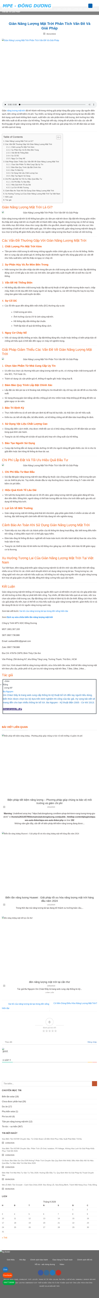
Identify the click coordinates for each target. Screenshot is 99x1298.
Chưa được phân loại (12, 1101)
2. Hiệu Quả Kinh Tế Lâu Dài (20, 185)
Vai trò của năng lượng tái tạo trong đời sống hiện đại (43, 611)
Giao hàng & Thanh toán (62, 1260)
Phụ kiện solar (8, 1111)
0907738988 (9, 1282)
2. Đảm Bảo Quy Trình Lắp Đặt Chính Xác (25, 167)
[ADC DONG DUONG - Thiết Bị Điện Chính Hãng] (27, 5)
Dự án (5, 1106)
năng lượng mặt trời (16, 110)
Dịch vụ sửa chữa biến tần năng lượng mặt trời (30, 617)
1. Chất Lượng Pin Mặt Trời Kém (21, 147)
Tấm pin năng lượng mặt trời (15, 1121)
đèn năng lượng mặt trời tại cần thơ (49, 982)
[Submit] (94, 1083)
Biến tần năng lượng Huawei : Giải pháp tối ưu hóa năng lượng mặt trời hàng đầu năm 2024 (49, 899)
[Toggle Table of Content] (57, 137)
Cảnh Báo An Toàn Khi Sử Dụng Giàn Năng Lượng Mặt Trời (29, 191)
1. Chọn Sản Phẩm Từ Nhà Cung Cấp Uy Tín (26, 164)
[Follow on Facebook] (40, 1272)
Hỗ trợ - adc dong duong (45, 1264)
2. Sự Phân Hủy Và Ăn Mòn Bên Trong (24, 150)
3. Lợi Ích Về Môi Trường (19, 188)
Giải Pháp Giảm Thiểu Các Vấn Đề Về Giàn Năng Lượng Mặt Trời (32, 162)
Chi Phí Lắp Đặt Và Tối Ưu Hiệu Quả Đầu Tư (23, 179)
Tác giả (8, 200)
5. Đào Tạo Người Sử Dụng (19, 176)
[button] (55, 6)
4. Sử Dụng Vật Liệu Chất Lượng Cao (23, 173)
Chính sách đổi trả (84, 1260)
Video (62, 1264)
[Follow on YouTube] (58, 1272)
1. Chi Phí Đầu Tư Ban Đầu (19, 182)
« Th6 (4, 1238)
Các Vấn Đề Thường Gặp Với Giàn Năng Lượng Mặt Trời (28, 144)
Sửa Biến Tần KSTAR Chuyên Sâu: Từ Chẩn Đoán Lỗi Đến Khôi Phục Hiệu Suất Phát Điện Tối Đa (42, 1139)
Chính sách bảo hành (39, 1260)
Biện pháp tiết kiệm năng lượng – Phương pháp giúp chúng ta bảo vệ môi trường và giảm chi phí (49, 801)
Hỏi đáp (22, 1260)
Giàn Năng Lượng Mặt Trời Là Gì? (19, 141)
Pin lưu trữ (7, 1116)
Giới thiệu (11, 1260)
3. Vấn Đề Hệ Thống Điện (18, 153)
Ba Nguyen (8, 691)
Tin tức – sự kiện (9, 1126)
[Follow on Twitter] (52, 1272)
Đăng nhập (92, 1042)
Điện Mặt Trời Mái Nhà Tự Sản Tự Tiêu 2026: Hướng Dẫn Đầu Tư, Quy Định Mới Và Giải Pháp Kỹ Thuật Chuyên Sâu (48, 1174)
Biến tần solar (8, 1096)
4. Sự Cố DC (14, 156)
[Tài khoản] (90, 6)
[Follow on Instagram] (46, 1272)
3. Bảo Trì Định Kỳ (16, 170)
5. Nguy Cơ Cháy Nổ (17, 158)
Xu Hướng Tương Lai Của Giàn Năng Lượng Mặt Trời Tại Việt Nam (32, 194)
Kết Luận (9, 197)
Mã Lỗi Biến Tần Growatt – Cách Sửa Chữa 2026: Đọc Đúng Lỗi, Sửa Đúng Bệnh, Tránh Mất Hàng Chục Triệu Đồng (49, 1185)
